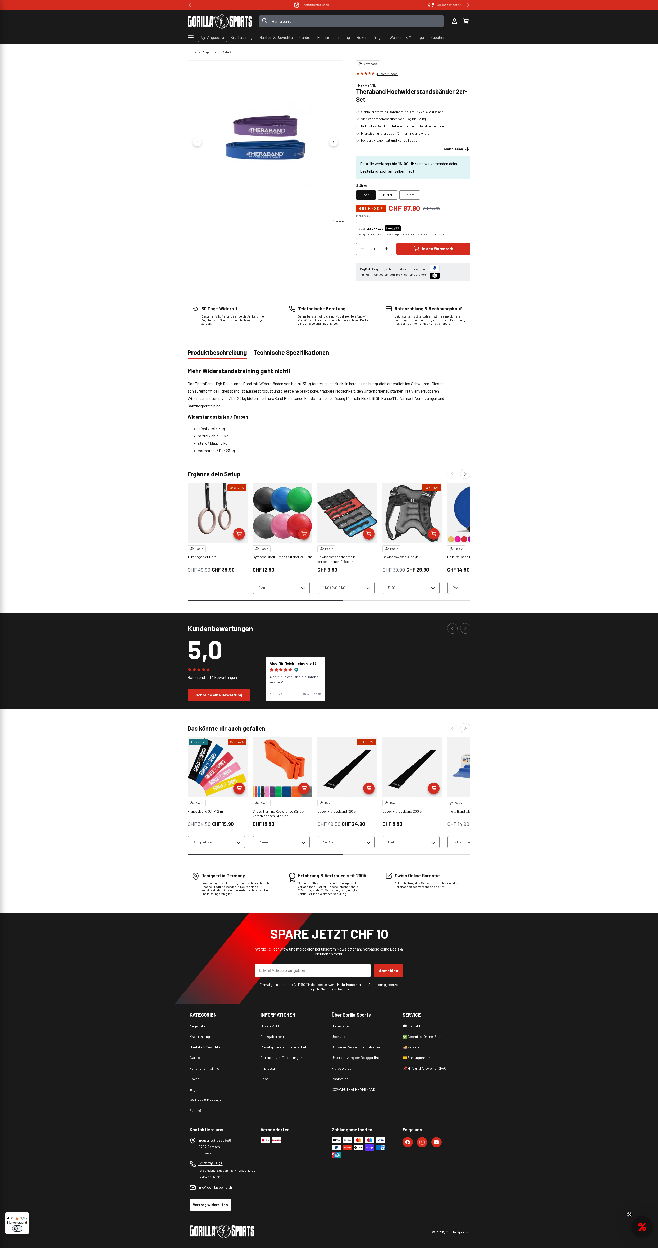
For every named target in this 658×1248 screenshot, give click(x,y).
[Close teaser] (629, 1214)
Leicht (410, 195)
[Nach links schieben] (197, 142)
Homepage (340, 1026)
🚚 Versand (411, 1047)
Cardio (195, 1057)
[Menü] (26, 1215)
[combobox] (351, 21)
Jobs (265, 1079)
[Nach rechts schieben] (333, 142)
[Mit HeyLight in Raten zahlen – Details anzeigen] (405, 228)
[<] (190, 5)
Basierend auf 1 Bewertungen (212, 677)
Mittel (387, 195)
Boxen (194, 1079)
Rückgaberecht (272, 1036)
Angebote (209, 52)
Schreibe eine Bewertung (219, 695)
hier (348, 989)
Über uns (338, 1036)
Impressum (269, 1068)
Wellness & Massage (205, 1100)
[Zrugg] (452, 474)
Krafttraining (200, 1036)
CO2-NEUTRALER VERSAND (353, 1089)
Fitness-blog (342, 1068)
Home (192, 52)
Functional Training (204, 1068)
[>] (468, 5)
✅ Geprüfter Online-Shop (423, 1036)
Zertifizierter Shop (267, 4)
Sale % (227, 52)
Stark (365, 195)
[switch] (17, 1228)
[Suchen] (264, 21)
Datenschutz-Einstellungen (281, 1057)
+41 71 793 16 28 (210, 1163)
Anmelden (388, 970)
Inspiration (340, 1079)
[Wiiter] (465, 474)
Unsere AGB (270, 1026)
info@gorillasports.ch (215, 1187)
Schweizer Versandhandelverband (358, 1047)
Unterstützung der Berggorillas (356, 1057)
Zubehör (196, 1110)
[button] (465, 21)
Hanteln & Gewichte (205, 1047)
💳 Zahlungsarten (416, 1057)
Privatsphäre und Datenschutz (284, 1047)
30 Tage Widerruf (401, 4)
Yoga (193, 1089)
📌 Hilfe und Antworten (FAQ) (425, 1068)
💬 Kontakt (412, 1026)
